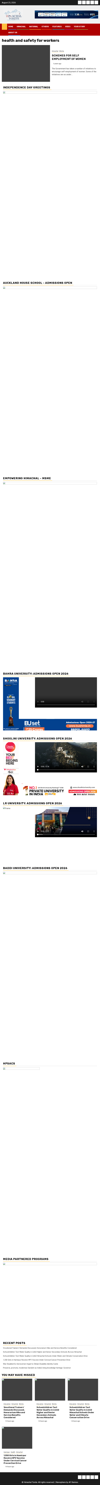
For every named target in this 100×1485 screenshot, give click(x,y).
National (33, 27)
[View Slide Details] (50, 1296)
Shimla (61, 51)
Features (57, 27)
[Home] (4, 26)
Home (10, 27)
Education (7, 1404)
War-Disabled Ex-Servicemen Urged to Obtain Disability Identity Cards (30, 1364)
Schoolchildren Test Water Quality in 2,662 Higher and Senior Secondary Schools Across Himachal (42, 1352)
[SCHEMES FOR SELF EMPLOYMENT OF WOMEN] (26, 63)
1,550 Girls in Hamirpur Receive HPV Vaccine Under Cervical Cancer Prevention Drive (36, 1360)
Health (13, 1452)
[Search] (96, 26)
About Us (12, 33)
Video (67, 27)
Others (45, 27)
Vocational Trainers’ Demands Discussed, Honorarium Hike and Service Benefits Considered (40, 1348)
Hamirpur (7, 1452)
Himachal (21, 27)
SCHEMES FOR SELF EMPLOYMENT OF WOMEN (69, 57)
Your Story (79, 27)
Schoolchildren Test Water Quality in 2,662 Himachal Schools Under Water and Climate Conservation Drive (45, 1356)
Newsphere (61, 1482)
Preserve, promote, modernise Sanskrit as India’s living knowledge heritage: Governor (37, 1368)
